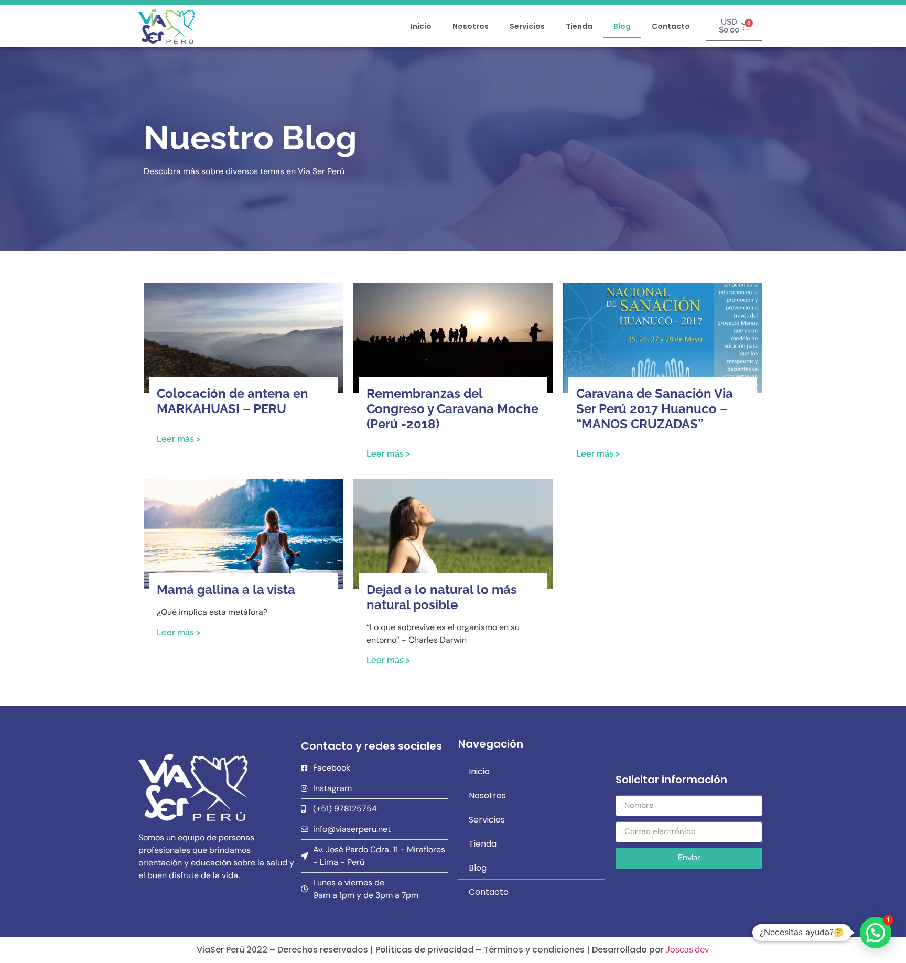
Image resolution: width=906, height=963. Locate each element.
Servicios (527, 26)
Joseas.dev (687, 950)
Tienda (579, 26)
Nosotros (470, 26)
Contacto (671, 26)
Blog (622, 26)
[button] (875, 932)
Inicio (421, 26)
